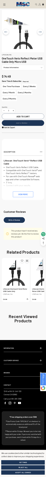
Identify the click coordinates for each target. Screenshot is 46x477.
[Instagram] (9, 403)
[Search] (36, 4)
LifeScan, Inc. (8, 294)
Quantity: (5, 107)
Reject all (23, 467)
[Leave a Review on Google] (43, 382)
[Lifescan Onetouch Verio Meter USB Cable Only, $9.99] (16, 272)
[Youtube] (19, 403)
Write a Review (14, 220)
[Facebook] (5, 403)
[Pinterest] (14, 403)
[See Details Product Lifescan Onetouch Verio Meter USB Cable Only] (27, 261)
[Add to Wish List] (22, 261)
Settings (23, 462)
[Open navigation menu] (4, 5)
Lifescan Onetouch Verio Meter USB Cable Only (15, 290)
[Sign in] (39, 4)
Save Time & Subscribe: (15, 81)
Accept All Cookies (23, 472)
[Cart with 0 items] (43, 4)
